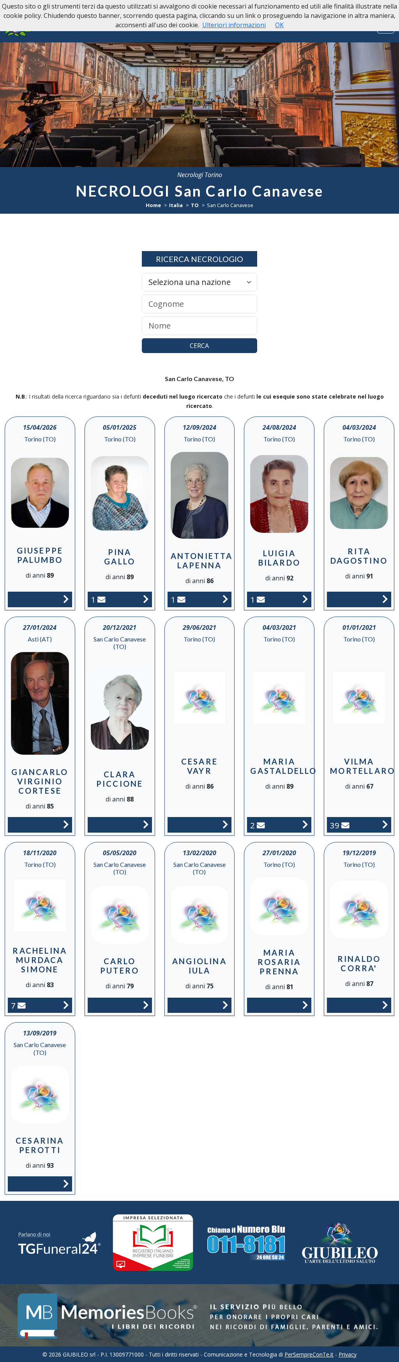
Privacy (348, 1354)
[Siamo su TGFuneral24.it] (59, 1242)
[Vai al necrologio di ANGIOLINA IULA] (225, 1005)
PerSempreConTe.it (309, 1354)
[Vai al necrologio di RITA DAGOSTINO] (385, 599)
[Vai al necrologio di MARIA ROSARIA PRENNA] (305, 1005)
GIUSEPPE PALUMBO (40, 555)
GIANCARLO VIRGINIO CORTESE (39, 781)
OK (279, 25)
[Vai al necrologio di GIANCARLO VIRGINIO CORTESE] (66, 824)
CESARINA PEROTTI (40, 1145)
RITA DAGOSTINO (359, 556)
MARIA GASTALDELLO (283, 766)
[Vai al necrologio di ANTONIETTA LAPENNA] (225, 599)
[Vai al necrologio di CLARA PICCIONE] (146, 824)
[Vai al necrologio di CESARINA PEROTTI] (66, 1183)
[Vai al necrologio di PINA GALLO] (146, 599)
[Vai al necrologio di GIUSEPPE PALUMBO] (66, 599)
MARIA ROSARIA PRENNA (279, 962)
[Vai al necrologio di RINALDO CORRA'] (385, 1005)
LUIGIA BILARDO (279, 557)
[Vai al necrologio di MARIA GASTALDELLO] (305, 824)
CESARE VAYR (199, 766)
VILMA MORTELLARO (362, 766)
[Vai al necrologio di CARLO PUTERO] (146, 1005)
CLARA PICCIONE (119, 779)
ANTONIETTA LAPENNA (202, 560)
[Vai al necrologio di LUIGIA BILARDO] (305, 599)
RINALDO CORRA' (359, 963)
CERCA (199, 345)
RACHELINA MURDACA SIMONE (39, 960)
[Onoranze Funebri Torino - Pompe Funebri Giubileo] (340, 1242)
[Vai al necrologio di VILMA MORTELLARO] (385, 824)
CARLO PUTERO (119, 965)
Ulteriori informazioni (234, 25)
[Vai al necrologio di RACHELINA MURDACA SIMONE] (66, 1005)
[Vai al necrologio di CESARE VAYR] (225, 824)
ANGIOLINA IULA (199, 965)
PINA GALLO (119, 556)
